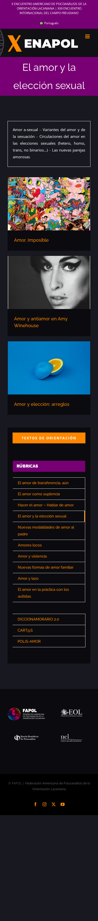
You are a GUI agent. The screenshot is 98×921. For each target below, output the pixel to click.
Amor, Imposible (31, 240)
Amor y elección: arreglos (41, 404)
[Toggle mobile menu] (87, 36)
